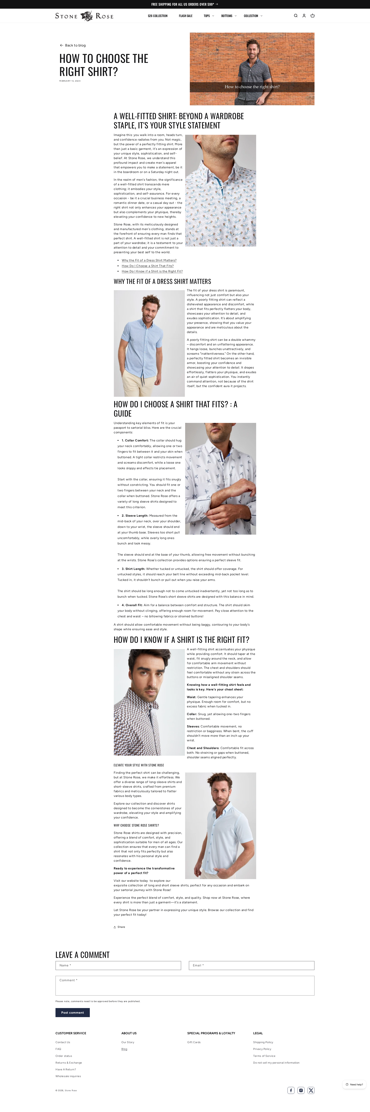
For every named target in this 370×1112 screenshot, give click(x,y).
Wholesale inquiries (68, 1076)
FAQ (58, 1049)
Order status (64, 1056)
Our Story (127, 1042)
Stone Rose (71, 1090)
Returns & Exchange (69, 1062)
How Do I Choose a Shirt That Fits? (148, 266)
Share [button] (121, 927)
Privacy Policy (262, 1049)
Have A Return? (66, 1069)
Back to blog (75, 45)
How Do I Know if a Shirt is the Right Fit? (152, 271)
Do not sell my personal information (276, 1062)
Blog (124, 1049)
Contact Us (63, 1042)
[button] (206, 15)
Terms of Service (264, 1056)
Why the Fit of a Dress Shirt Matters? (149, 260)
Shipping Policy (263, 1042)
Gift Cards (194, 1042)
